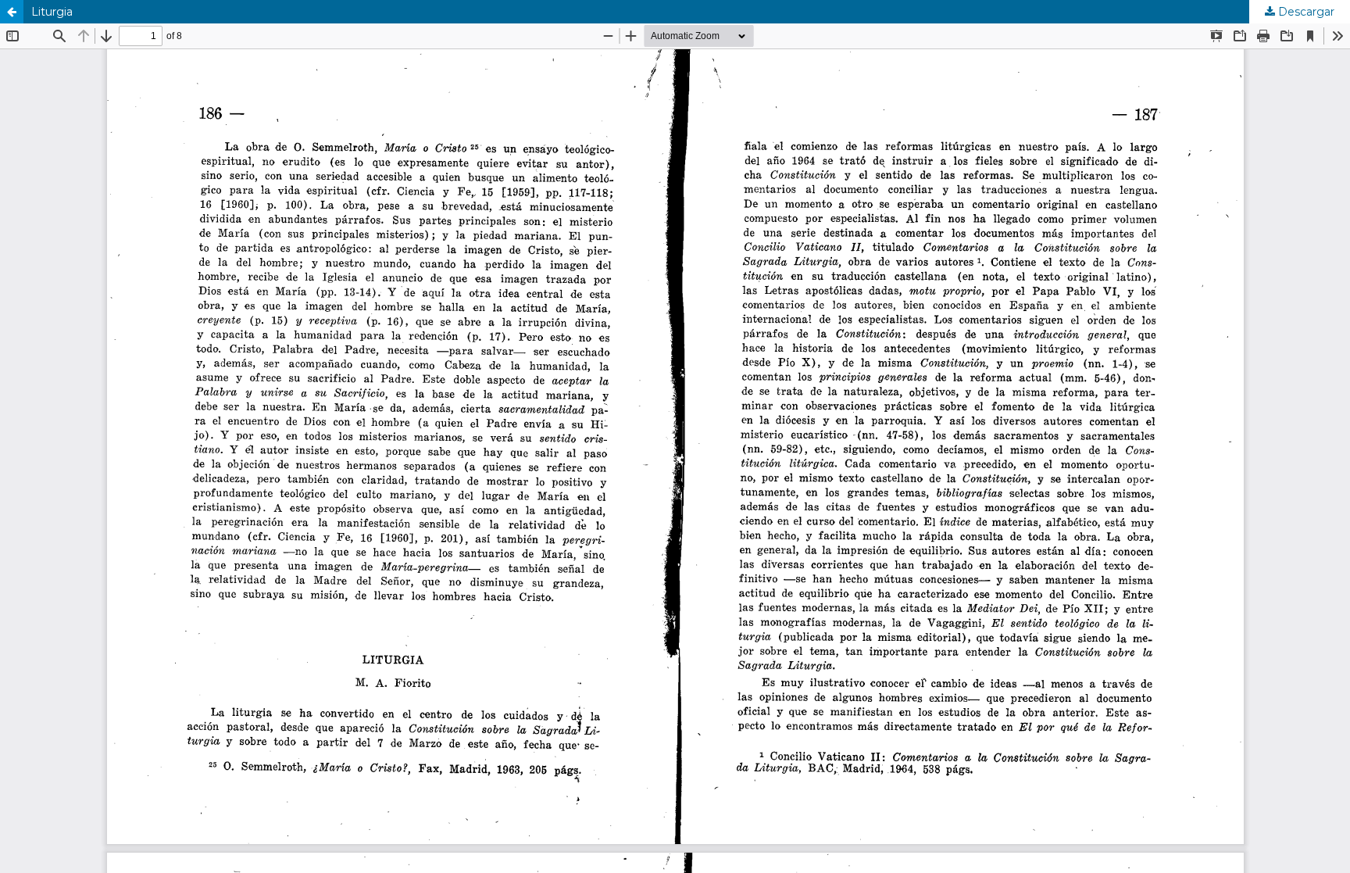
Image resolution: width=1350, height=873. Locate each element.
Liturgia (52, 12)
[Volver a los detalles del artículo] (11, 11)
